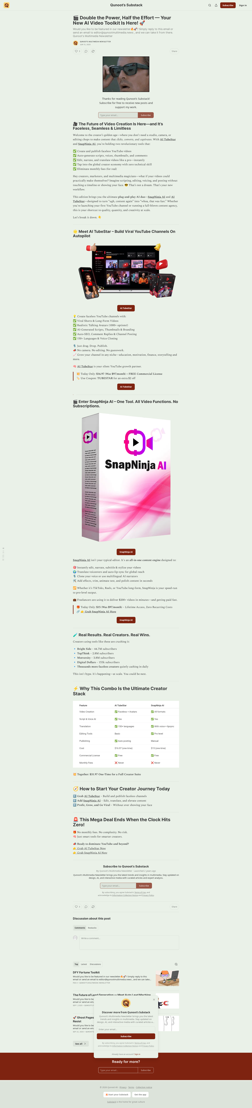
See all (78, 1043)
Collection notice (144, 1087)
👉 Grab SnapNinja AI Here (98, 612)
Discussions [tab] (95, 964)
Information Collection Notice (125, 1046)
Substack (111, 1101)
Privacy (123, 1087)
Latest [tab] (84, 964)
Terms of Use (140, 1043)
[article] (126, 979)
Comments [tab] (80, 928)
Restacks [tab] (92, 928)
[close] (154, 999)
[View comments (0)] (86, 51)
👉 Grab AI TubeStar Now (89, 848)
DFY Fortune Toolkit (86, 972)
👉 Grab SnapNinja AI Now (90, 853)
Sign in (243, 5)
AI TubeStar (168, 139)
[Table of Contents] (3, 554)
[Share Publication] (216, 5)
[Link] (68, 126)
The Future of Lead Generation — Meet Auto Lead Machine (112, 995)
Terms (131, 1087)
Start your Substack (118, 1094)
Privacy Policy (148, 1046)
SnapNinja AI (87, 144)
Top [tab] (76, 964)
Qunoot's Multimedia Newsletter (95, 42)
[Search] (210, 5)
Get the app (140, 1094)
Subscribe (228, 5)
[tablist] (85, 928)
